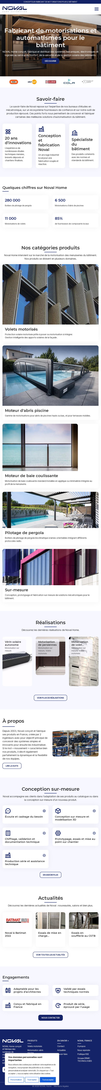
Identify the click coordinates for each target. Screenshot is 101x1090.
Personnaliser (16, 1080)
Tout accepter (48, 1080)
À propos (81, 1046)
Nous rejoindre (83, 1050)
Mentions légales (61, 1086)
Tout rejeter (32, 1080)
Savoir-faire (62, 1054)
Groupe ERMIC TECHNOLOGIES (84, 1059)
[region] (32, 1069)
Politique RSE (83, 1054)
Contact (60, 1046)
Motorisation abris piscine (35, 1051)
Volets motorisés (34, 1046)
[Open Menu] (97, 9)
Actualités (61, 1050)
